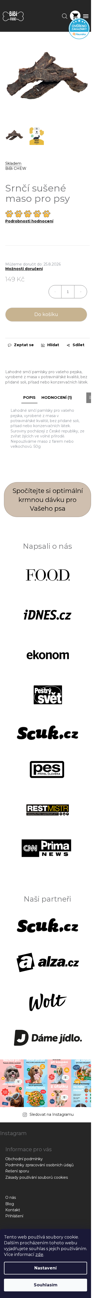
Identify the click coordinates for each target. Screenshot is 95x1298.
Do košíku (46, 314)
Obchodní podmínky (24, 1159)
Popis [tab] (29, 397)
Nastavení (45, 1267)
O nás (10, 1197)
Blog (9, 1203)
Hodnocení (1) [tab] (56, 397)
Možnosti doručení (24, 269)
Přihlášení (14, 1216)
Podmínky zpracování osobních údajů (39, 1165)
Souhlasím (46, 1284)
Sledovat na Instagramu (52, 1114)
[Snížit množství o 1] (55, 291)
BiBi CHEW (15, 168)
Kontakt (12, 1210)
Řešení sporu (17, 1171)
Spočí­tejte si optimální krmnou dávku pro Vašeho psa (47, 499)
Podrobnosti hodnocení (29, 221)
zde (39, 1254)
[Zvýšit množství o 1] (80, 291)
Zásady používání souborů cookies (36, 1177)
